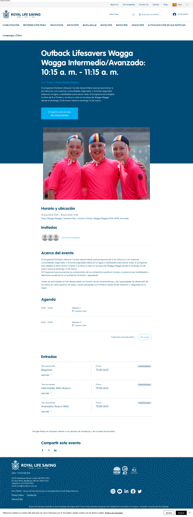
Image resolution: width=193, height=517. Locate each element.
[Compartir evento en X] (49, 450)
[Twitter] (139, 491)
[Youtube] (119, 491)
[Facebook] (133, 491)
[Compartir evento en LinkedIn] (55, 450)
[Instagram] (113, 491)
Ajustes (169, 512)
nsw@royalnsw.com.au (27, 486)
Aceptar (181, 512)
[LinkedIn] (126, 491)
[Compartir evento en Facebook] (42, 450)
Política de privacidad (114, 512)
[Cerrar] (189, 513)
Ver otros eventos (59, 115)
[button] (11, 25)
